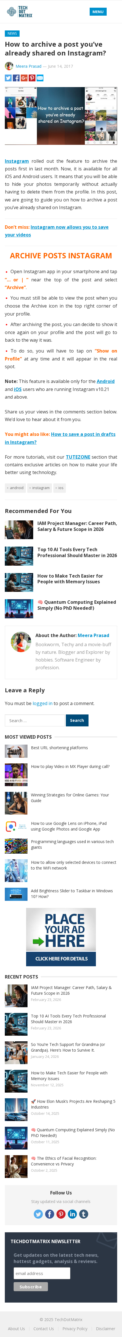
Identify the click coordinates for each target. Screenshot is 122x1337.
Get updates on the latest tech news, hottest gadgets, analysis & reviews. (56, 1258)
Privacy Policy (74, 1328)
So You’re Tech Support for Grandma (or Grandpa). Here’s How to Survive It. (68, 1047)
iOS (61, 487)
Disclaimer (105, 1328)
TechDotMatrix (68, 1319)
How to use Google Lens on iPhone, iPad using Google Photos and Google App (69, 826)
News (12, 33)
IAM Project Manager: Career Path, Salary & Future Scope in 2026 (77, 526)
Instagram (41, 487)
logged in (42, 703)
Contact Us (43, 1328)
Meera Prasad (28, 66)
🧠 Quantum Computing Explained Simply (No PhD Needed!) (76, 605)
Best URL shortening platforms (59, 747)
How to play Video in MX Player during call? (70, 766)
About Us (16, 1328)
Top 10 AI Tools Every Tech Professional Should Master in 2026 (77, 552)
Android (17, 487)
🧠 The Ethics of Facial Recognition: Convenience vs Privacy (63, 1161)
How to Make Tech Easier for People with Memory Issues (70, 579)
